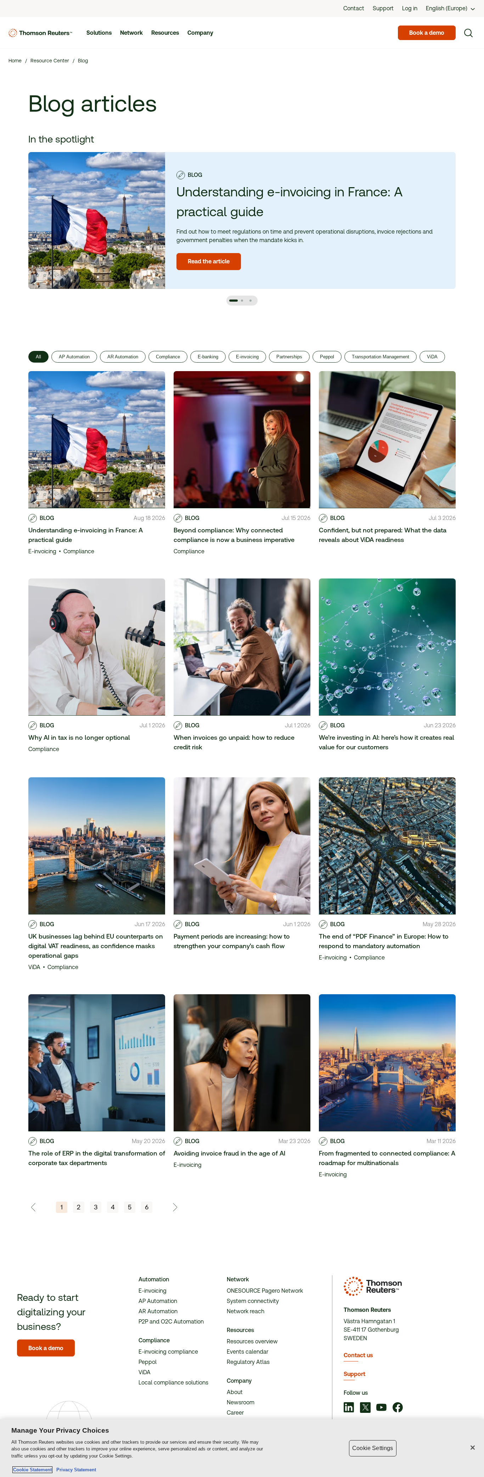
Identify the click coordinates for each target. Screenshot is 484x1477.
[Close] (472, 1447)
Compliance (168, 356)
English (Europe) (446, 8)
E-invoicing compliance (168, 1351)
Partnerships (289, 356)
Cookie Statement (32, 1469)
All (38, 356)
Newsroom (240, 1402)
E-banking (208, 356)
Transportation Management (380, 356)
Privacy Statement (75, 1469)
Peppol (327, 356)
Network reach (245, 1311)
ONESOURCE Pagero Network (265, 1290)
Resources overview (252, 1341)
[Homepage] (40, 33)
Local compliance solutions (173, 1382)
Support (354, 1374)
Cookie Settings (372, 1448)
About (235, 1392)
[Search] (468, 33)
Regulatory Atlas (248, 1362)
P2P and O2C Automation (171, 1321)
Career (235, 1412)
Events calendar (247, 1351)
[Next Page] (174, 1207)
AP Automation (74, 356)
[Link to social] (349, 1408)
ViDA (432, 356)
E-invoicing (247, 356)
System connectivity (253, 1301)
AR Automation (122, 356)
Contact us (358, 1355)
